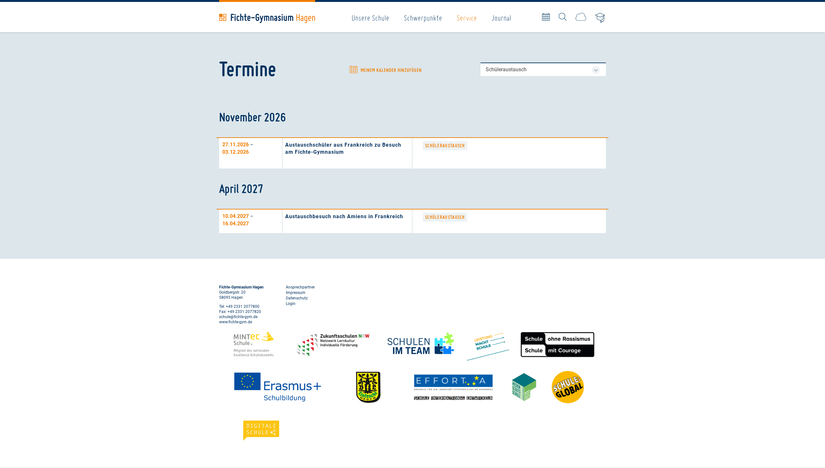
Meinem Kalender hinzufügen (391, 70)
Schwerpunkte (423, 18)
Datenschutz (297, 298)
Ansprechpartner (300, 287)
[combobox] (543, 69)
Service (467, 18)
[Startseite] (267, 18)
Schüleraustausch (445, 146)
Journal (501, 18)
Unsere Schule (370, 18)
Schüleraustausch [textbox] (506, 69)
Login (291, 303)
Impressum (296, 292)
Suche (563, 17)
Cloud (581, 17)
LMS (600, 18)
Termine (546, 17)
